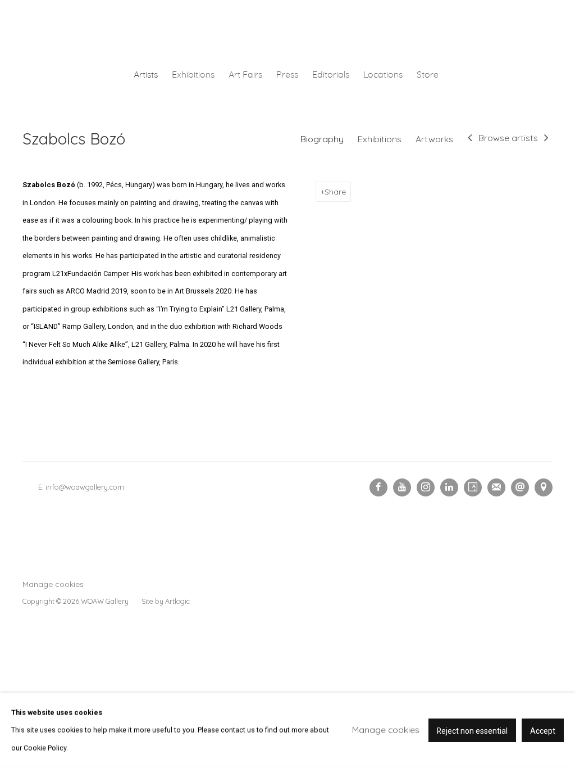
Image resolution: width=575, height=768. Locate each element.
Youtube (402, 487)
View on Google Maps (544, 487)
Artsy (473, 487)
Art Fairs (245, 74)
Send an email (520, 487)
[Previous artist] (470, 139)
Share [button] (335, 191)
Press (287, 74)
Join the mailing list (496, 487)
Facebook (378, 487)
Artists (146, 74)
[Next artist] (546, 139)
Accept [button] (542, 730)
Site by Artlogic (166, 601)
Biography (322, 138)
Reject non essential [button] (472, 730)
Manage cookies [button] (53, 584)
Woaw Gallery (287, 31)
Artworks (434, 138)
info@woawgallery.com (84, 486)
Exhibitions (193, 74)
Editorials (330, 74)
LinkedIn (449, 487)
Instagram (426, 487)
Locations (383, 74)
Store (428, 74)
